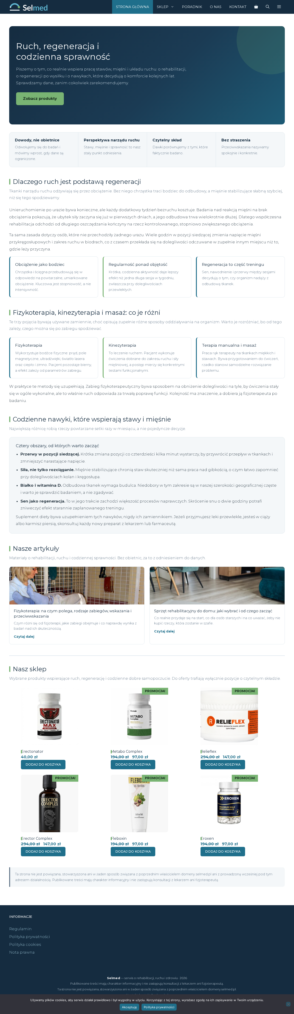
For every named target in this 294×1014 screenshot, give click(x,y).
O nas (215, 7)
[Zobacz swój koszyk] (256, 7)
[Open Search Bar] (267, 7)
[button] (279, 7)
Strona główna (132, 7)
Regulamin (20, 929)
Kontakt (237, 7)
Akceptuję (129, 1007)
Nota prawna (22, 952)
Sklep (162, 7)
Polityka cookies (25, 944)
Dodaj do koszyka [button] (43, 764)
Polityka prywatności (29, 936)
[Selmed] (28, 7)
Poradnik (192, 7)
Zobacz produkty (40, 98)
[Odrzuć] (288, 1004)
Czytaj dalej (24, 637)
